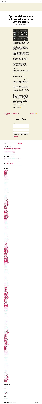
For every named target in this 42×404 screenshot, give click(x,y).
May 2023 (5, 208)
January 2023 (6, 212)
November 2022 (6, 214)
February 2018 (6, 269)
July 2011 (5, 346)
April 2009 (5, 372)
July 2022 (5, 218)
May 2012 (5, 336)
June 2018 (5, 265)
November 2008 (6, 377)
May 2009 (5, 371)
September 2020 (6, 239)
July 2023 (5, 206)
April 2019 (5, 255)
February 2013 (6, 327)
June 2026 (5, 172)
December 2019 (6, 248)
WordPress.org (6, 393)
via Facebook (6, 386)
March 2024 (5, 198)
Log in (5, 390)
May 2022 (5, 220)
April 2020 (5, 244)
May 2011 (5, 348)
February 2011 (6, 351)
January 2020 (6, 247)
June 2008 (5, 380)
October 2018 (6, 261)
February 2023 (6, 211)
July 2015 (5, 299)
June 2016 (5, 288)
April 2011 (5, 349)
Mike (4, 158)
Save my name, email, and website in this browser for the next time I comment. (20, 134)
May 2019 (5, 254)
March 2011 (5, 350)
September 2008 (6, 379)
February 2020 (6, 246)
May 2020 (5, 243)
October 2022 (6, 215)
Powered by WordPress (13, 402)
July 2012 (5, 334)
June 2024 (5, 195)
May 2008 (5, 381)
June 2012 (5, 335)
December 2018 (6, 259)
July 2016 (5, 287)
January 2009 (6, 375)
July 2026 (5, 171)
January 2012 (6, 340)
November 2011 (6, 342)
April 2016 (5, 290)
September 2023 (6, 204)
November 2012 (6, 330)
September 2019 (6, 251)
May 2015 (5, 301)
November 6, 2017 (20, 24)
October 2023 (6, 203)
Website (13, 131)
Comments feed (6, 392)
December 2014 (6, 306)
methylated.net (3, 1)
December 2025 (6, 178)
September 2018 (6, 262)
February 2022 (6, 223)
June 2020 (5, 242)
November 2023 (6, 202)
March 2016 (5, 291)
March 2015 (5, 303)
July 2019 (5, 253)
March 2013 (5, 326)
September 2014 (6, 309)
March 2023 (5, 210)
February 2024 (6, 199)
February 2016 (6, 292)
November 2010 (6, 354)
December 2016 (6, 282)
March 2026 (5, 175)
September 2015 (6, 297)
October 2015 (6, 296)
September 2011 (6, 344)
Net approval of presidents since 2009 (9, 152)
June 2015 (5, 300)
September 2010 (6, 356)
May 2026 (5, 173)
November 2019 (6, 249)
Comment (14, 123)
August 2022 (6, 217)
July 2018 (5, 264)
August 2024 (6, 193)
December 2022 (6, 213)
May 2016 (5, 289)
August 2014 (6, 310)
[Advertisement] (21, 7)
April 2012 (5, 337)
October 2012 (6, 331)
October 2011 (6, 343)
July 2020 (5, 241)
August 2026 (6, 170)
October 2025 (6, 180)
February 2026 (6, 176)
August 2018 (6, 263)
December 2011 (6, 341)
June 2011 (5, 347)
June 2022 (5, 219)
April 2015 (5, 302)
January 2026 (6, 177)
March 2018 (5, 268)
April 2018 (5, 267)
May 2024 (5, 196)
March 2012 (5, 338)
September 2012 (6, 332)
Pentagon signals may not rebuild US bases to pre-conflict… (12, 148)
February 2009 (6, 374)
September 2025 (6, 181)
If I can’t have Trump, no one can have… (9, 151)
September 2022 (6, 216)
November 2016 (6, 283)
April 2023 (5, 209)
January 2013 (6, 328)
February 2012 (6, 339)
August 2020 (6, 240)
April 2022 (5, 221)
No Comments (25, 24)
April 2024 (5, 197)
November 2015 (6, 295)
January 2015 (6, 305)
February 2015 (6, 304)
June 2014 (5, 312)
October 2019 (6, 250)
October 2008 (6, 378)
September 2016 (6, 285)
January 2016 (6, 293)
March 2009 (5, 373)
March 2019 (5, 256)
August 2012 (6, 333)
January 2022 (6, 224)
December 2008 (6, 376)
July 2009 (5, 369)
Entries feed (5, 391)
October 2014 (6, 308)
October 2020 (6, 238)
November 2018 (6, 260)
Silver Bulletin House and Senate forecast (10, 154)
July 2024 (5, 194)
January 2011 (6, 352)
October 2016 (6, 284)
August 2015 (6, 298)
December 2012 (6, 329)
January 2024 (6, 200)
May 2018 (5, 266)
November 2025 (6, 179)
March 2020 (5, 245)
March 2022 (5, 222)
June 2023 (5, 207)
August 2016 (6, 286)
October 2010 (6, 355)
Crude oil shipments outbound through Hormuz (10, 149)
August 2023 (6, 205)
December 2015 (6, 294)
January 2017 (6, 281)
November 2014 (6, 307)
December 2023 (6, 201)
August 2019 (6, 252)
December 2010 (6, 353)
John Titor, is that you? (9, 163)
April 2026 (5, 174)
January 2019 (6, 258)
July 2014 (5, 311)
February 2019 (6, 257)
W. (16, 24)
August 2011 (5, 345)
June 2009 (5, 370)
